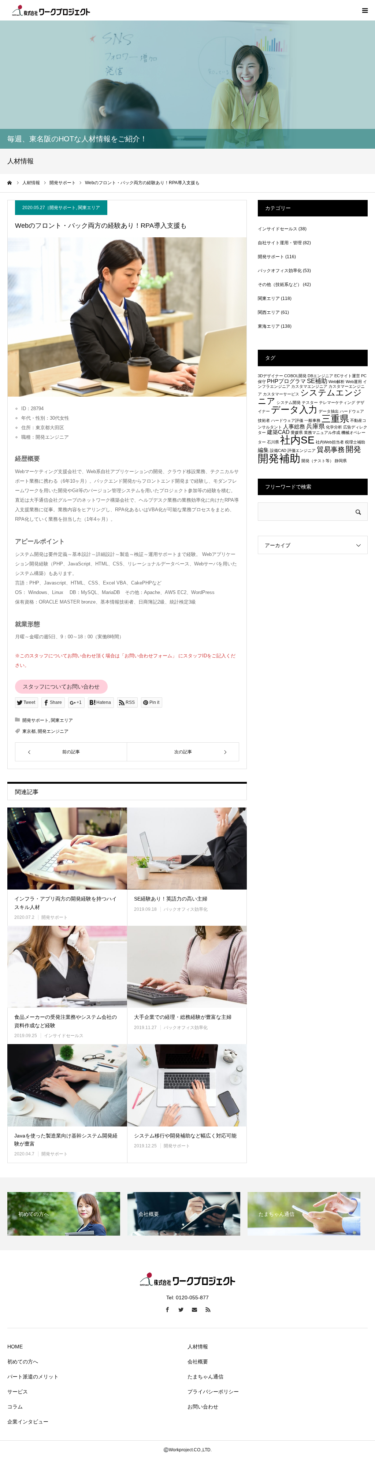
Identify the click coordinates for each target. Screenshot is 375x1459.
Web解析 (336, 381)
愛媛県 (297, 432)
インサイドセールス (63, 1035)
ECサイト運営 (347, 376)
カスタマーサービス (281, 394)
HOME (15, 1347)
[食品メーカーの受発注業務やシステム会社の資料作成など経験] (67, 967)
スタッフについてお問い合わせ (61, 687)
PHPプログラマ (286, 381)
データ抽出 (329, 411)
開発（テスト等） (317, 461)
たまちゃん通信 (205, 1377)
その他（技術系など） (280, 284)
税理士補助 (355, 442)
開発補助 (279, 458)
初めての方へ (22, 1362)
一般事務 (312, 420)
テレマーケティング (337, 402)
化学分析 (334, 427)
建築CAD (278, 432)
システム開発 (288, 402)
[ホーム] (9, 182)
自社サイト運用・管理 (280, 242)
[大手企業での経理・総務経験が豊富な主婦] (187, 967)
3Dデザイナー (270, 376)
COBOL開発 (295, 376)
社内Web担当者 (330, 442)
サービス (17, 1392)
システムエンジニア (310, 397)
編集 (263, 450)
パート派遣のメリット (33, 1377)
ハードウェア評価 (287, 420)
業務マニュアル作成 (322, 432)
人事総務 (294, 427)
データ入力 (294, 409)
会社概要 (198, 1362)
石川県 (273, 442)
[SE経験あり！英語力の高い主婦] (187, 849)
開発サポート (62, 207)
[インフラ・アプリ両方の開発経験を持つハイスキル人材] (67, 849)
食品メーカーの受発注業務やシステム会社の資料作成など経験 (65, 1021)
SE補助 (317, 381)
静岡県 (341, 461)
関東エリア (89, 207)
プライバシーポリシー (213, 1392)
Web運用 (354, 381)
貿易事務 (331, 449)
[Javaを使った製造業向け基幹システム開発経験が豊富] (67, 1085)
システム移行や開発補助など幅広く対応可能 (185, 1136)
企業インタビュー (27, 1422)
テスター (310, 402)
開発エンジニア (53, 731)
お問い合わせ (203, 1407)
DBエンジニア (320, 376)
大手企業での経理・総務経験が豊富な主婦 (182, 1017)
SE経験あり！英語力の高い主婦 (170, 899)
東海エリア (269, 326)
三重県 (335, 418)
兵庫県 (315, 426)
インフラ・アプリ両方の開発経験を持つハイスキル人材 (65, 903)
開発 (353, 449)
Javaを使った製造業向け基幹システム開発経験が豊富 (66, 1140)
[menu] (364, 10)
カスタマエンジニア (309, 386)
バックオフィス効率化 (186, 909)
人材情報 (198, 1347)
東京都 (29, 731)
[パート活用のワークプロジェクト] (51, 10)
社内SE (297, 440)
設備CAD (278, 450)
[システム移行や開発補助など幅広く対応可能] (187, 1085)
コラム (15, 1407)
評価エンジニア (301, 450)
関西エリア (269, 312)
